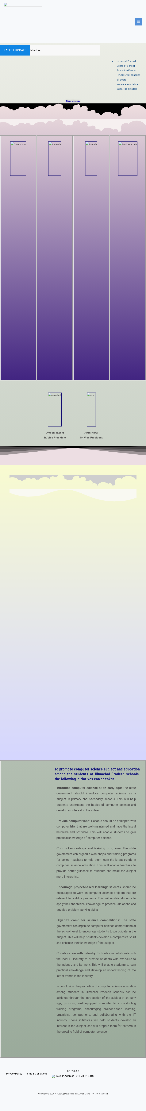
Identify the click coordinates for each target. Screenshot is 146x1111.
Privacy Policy (14, 1073)
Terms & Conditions (36, 1073)
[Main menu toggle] (138, 21)
